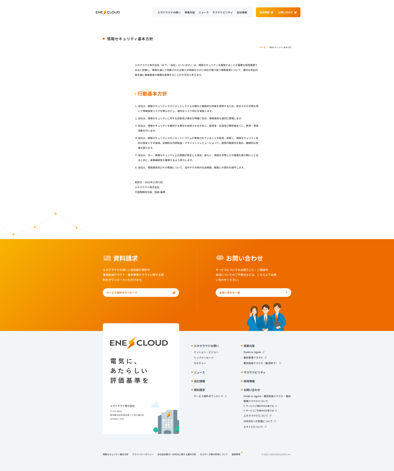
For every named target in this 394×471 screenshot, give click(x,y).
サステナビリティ (222, 12)
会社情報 (242, 12)
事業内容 (190, 12)
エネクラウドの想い (169, 12)
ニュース (204, 12)
